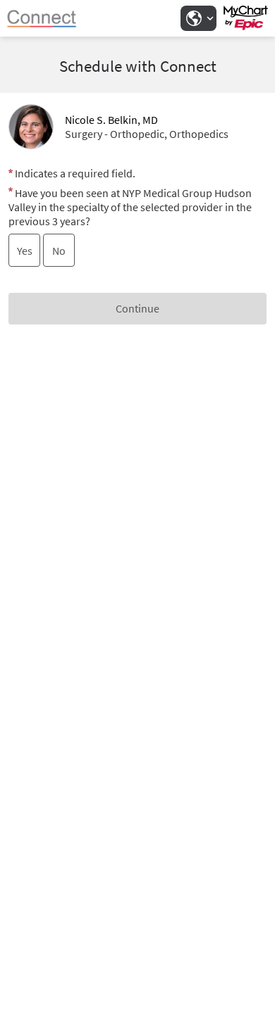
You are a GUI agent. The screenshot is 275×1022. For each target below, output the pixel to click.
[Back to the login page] (49, 18)
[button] (198, 18)
